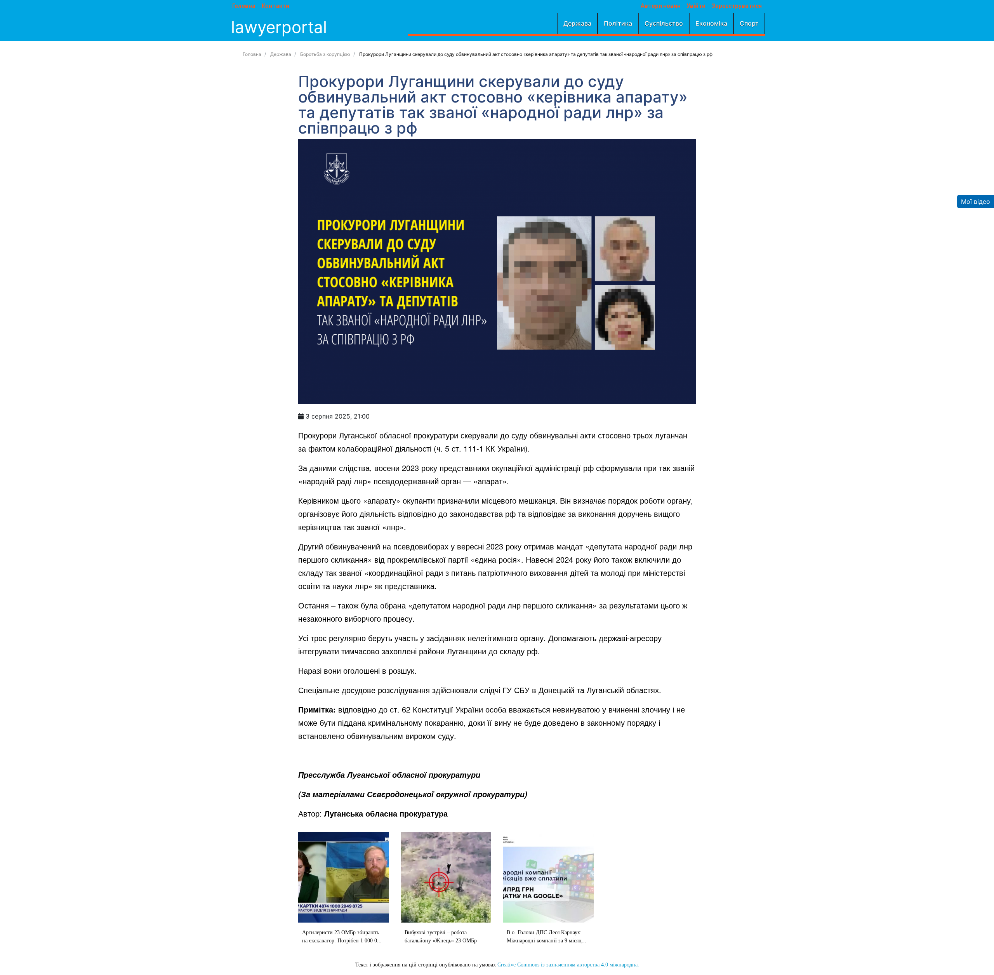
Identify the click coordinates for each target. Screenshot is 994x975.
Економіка (711, 23)
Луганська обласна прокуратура (386, 813)
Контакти (275, 6)
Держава (577, 23)
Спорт (749, 23)
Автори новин (661, 6)
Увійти (696, 6)
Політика (618, 23)
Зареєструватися (737, 6)
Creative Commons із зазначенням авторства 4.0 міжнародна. (568, 965)
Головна (243, 6)
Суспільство (664, 23)
